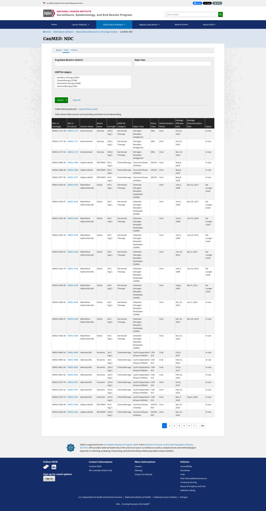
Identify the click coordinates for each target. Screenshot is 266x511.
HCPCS (74, 50)
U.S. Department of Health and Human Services (100, 497)
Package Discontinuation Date (194, 123)
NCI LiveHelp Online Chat (100, 470)
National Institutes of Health (138, 497)
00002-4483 (73, 352)
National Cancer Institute (165, 497)
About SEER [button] (208, 24)
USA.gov (184, 497)
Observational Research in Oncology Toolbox (97, 31)
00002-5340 (73, 404)
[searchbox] (136, 63)
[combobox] (173, 63)
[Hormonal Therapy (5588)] (93, 83)
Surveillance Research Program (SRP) (120, 444)
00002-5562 (73, 411)
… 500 (201, 425)
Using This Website (143, 474)
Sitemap (138, 470)
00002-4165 (73, 184)
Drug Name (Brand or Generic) (69, 59)
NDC (66, 50)
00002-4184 (73, 302)
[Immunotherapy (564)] (93, 86)
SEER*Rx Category (63, 72)
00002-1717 (73, 130)
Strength (112, 126)
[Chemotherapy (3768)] (93, 80)
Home (54, 24)
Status (209, 126)
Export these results (88, 109)
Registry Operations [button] (148, 24)
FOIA (182, 474)
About (59, 50)
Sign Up (49, 478)
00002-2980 (73, 162)
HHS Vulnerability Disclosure (193, 478)
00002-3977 (73, 177)
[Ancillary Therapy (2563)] (93, 77)
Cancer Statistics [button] (80, 24)
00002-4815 (73, 367)
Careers (138, 466)
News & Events (181, 24)
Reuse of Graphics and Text (192, 486)
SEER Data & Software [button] (113, 24)
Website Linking (187, 490)
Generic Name (86, 126)
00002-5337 (73, 382)
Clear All (76, 100)
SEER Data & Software (63, 31)
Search (60, 100)
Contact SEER (95, 466)
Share (198, 3)
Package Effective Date (179, 123)
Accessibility (186, 466)
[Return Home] (87, 13)
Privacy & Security (188, 482)
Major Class (140, 59)
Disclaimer (185, 470)
